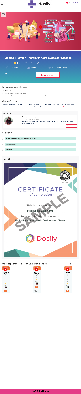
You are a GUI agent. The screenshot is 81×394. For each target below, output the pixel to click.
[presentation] (72, 264)
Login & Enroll (47, 75)
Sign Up (75, 2)
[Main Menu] (3, 2)
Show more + (71, 126)
